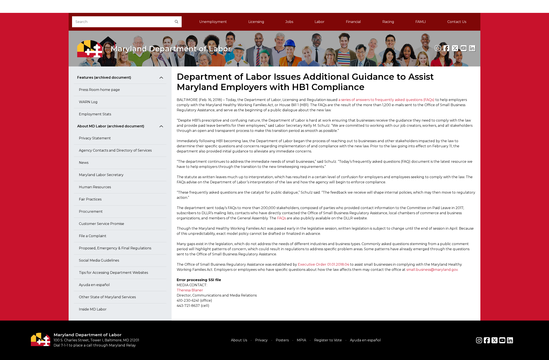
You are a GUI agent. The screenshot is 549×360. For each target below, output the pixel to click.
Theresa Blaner (190, 290)
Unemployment (213, 22)
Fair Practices (90, 199)
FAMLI (426, 23)
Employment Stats (95, 114)
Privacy (261, 340)
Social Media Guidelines (99, 260)
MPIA (301, 340)
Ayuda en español (94, 285)
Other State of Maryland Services (107, 297)
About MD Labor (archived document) (110, 126)
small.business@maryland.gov (432, 270)
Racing (388, 22)
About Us (239, 340)
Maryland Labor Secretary (101, 175)
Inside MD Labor (93, 309)
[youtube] (464, 48)
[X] (455, 48)
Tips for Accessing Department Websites (113, 273)
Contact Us (456, 22)
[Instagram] (438, 48)
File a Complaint (92, 236)
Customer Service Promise (101, 224)
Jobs (289, 22)
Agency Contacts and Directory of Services (115, 150)
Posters (282, 340)
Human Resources (95, 187)
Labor (319, 22)
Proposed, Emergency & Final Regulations (115, 248)
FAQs (281, 218)
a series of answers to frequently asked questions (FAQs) (386, 100)
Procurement (91, 211)
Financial (353, 22)
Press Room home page (99, 90)
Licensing (256, 22)
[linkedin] (472, 48)
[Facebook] (446, 48)
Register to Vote (328, 340)
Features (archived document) (104, 77)
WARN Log (88, 102)
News (83, 163)
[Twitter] (495, 340)
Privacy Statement (95, 138)
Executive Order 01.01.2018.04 (323, 264)
